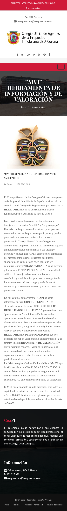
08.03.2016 (25, 184)
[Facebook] (17, 54)
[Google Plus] (28, 54)
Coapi (9, 184)
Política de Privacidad (34, 504)
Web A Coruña (47, 500)
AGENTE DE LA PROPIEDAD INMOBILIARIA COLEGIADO (33, 3)
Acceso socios (34, 8)
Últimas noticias (37, 107)
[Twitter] (22, 54)
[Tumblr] (49, 54)
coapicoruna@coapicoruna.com (24, 478)
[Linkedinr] (34, 54)
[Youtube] (39, 54)
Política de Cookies (54, 504)
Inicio (23, 107)
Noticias (16, 504)
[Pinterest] (44, 54)
